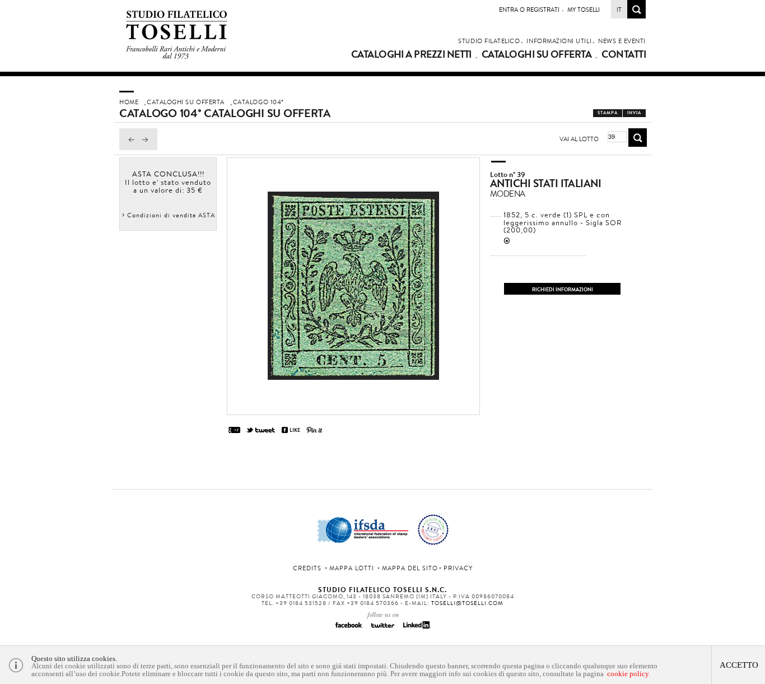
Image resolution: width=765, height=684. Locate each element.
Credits (307, 568)
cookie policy (628, 673)
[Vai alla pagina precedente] (128, 147)
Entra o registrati (529, 9)
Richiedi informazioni (562, 289)
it (619, 9)
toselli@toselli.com (467, 603)
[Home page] (176, 57)
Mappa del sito (410, 568)
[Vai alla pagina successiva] (147, 147)
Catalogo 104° (258, 102)
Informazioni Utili (558, 41)
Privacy (458, 568)
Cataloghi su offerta (536, 54)
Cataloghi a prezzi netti (411, 54)
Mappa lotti (351, 568)
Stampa (608, 113)
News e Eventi (622, 41)
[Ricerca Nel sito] (636, 15)
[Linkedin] (416, 628)
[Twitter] (382, 628)
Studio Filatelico (489, 41)
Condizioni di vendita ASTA (171, 215)
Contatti (623, 54)
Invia (634, 113)
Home (128, 102)
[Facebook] (349, 628)
